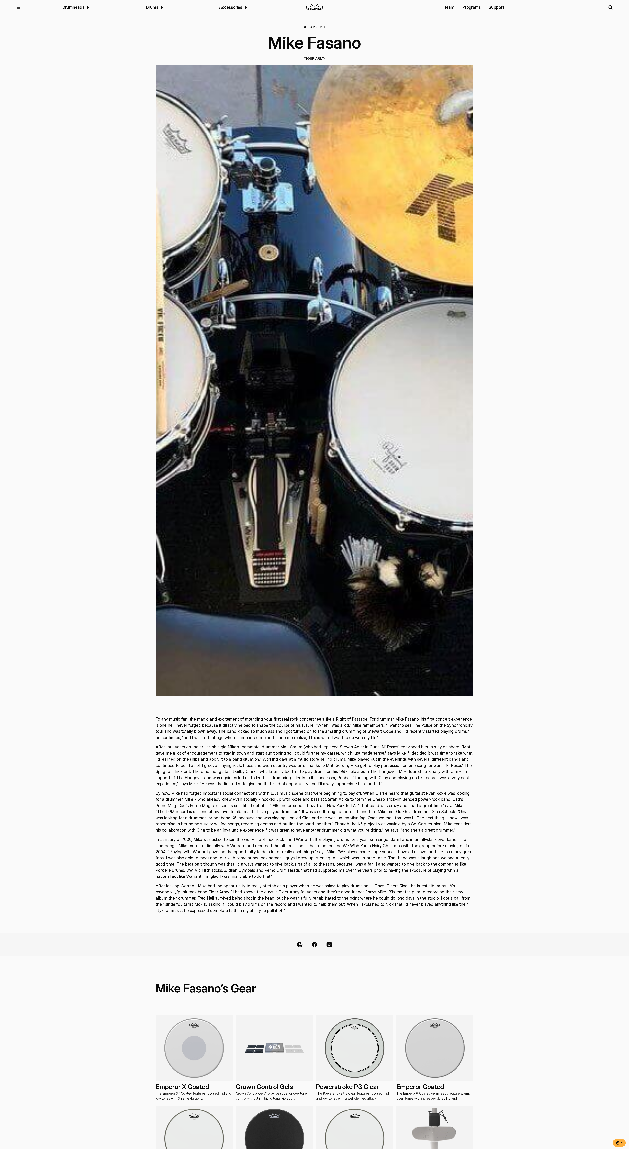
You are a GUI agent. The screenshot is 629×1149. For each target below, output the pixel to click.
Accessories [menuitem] (230, 7)
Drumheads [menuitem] (73, 7)
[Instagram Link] (329, 944)
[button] (18, 7)
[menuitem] (87, 7)
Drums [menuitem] (152, 7)
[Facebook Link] (314, 944)
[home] (314, 7)
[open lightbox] (314, 381)
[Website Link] (299, 944)
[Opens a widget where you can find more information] (619, 1143)
